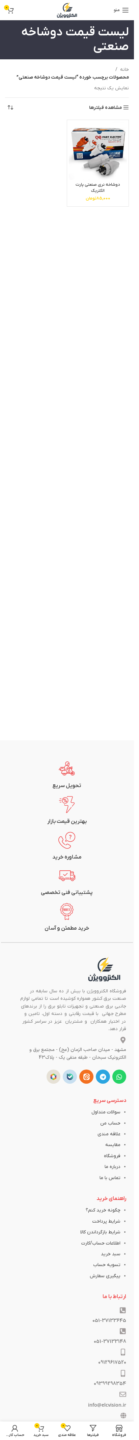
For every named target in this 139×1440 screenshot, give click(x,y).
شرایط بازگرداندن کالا (100, 1232)
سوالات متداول (105, 1112)
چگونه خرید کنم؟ (103, 1210)
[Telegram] (103, 1077)
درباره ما (112, 1167)
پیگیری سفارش (105, 1276)
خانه (124, 69)
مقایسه (112, 1145)
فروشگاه (112, 1156)
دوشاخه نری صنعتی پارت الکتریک (98, 187)
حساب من (110, 1123)
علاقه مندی (109, 1134)
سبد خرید (110, 1254)
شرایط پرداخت (106, 1221)
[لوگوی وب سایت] (67, 10)
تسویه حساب (106, 1265)
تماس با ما (110, 1178)
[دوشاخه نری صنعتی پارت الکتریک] (98, 151)
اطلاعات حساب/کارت (100, 1243)
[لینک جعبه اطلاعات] (67, 774)
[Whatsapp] (119, 1077)
